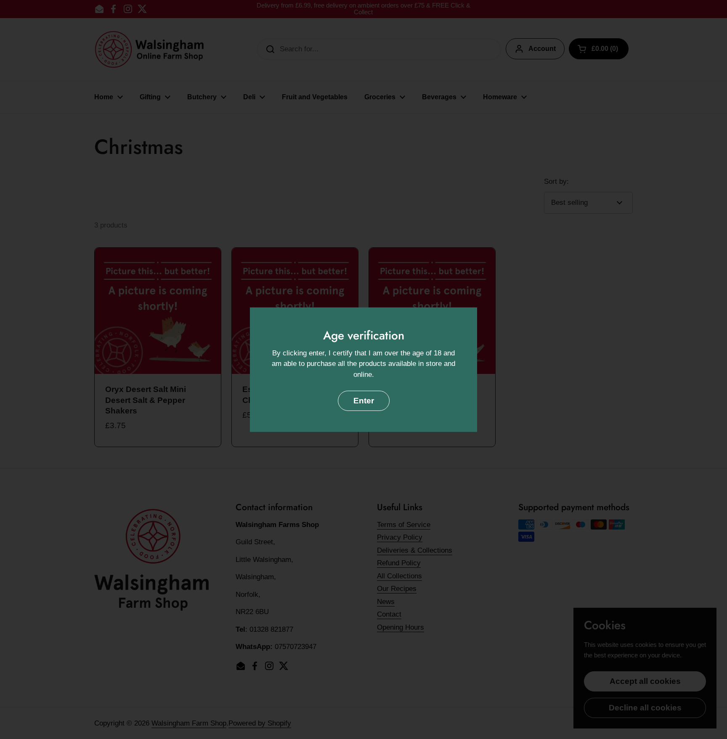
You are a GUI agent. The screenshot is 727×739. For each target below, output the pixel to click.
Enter (363, 400)
